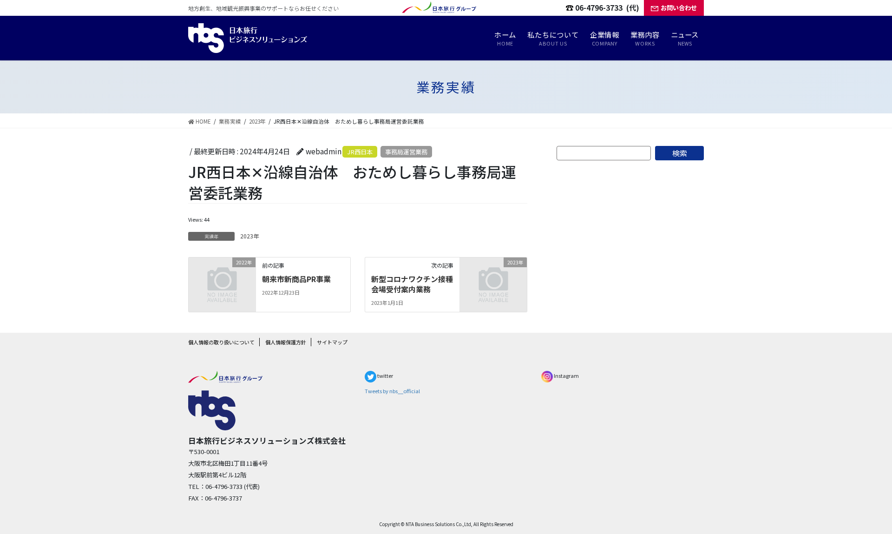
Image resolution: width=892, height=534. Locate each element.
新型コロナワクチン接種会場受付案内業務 (412, 284)
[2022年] (222, 277)
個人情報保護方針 (285, 342)
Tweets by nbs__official (392, 391)
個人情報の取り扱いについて (221, 342)
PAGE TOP (862, 508)
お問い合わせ (679, 7)
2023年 (249, 236)
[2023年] (493, 277)
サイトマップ (332, 342)
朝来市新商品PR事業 (296, 278)
